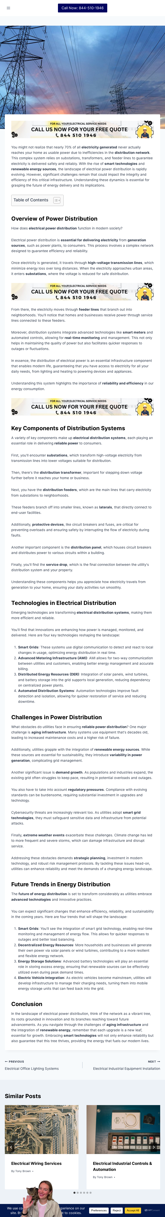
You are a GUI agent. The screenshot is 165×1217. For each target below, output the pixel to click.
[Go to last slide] (11, 1147)
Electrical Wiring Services (36, 1163)
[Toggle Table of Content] (54, 200)
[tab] (81, 1193)
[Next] (154, 1147)
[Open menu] (8, 8)
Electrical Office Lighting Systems (32, 1065)
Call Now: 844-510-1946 (83, 8)
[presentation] (41, 1129)
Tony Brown (23, 1171)
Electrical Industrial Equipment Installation (126, 1065)
